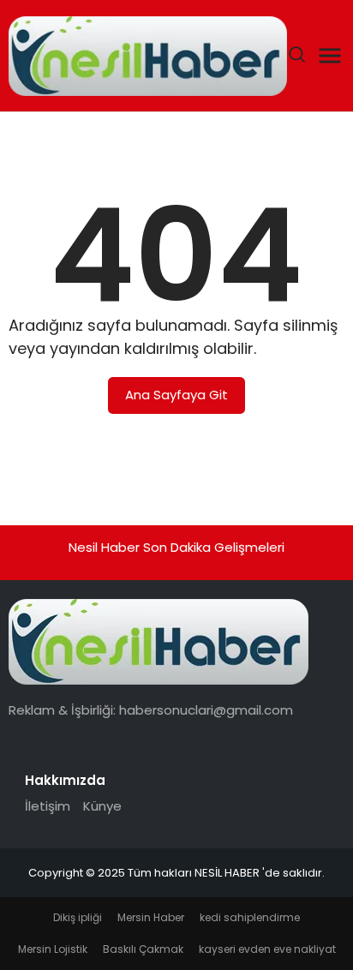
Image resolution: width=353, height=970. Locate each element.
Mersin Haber (150, 917)
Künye (102, 806)
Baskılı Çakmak (143, 949)
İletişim (47, 806)
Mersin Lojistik (52, 949)
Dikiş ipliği (77, 917)
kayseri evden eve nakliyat (267, 949)
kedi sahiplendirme (250, 917)
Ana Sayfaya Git (176, 395)
